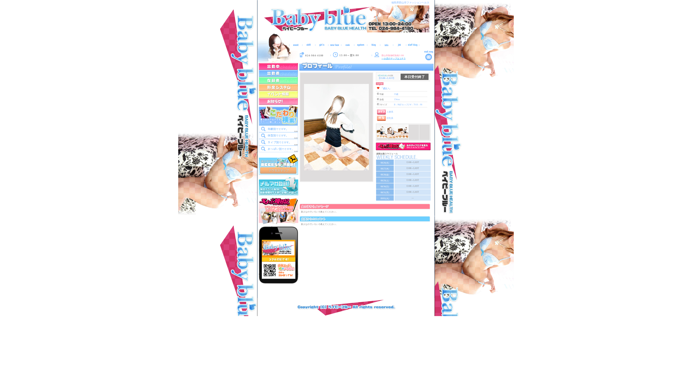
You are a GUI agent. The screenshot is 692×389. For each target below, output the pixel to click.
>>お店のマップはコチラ (394, 58)
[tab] (278, 129)
